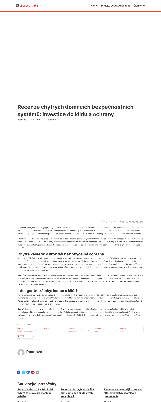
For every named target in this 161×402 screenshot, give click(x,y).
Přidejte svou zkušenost (115, 5)
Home (94, 5)
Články (137, 5)
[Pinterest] (33, 372)
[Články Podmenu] (144, 5)
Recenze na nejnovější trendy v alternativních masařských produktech (123, 393)
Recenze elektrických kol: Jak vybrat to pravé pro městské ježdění (35, 393)
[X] (23, 372)
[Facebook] (18, 372)
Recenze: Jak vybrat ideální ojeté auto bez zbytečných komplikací (77, 393)
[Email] (37, 372)
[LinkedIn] (28, 372)
